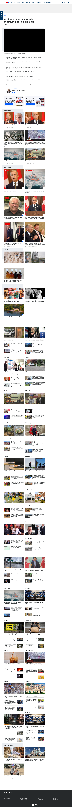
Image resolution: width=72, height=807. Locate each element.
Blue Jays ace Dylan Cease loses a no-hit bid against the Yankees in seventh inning (13, 696)
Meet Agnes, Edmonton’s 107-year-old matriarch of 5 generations (33, 405)
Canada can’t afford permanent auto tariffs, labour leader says (17, 574)
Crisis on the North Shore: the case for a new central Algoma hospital (35, 504)
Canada (28, 2)
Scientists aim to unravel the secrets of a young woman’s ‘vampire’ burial (13, 264)
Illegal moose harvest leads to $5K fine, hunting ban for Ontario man (38, 509)
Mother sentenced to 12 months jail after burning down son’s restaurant (34, 264)
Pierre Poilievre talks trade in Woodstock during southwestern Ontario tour (13, 536)
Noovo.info (55, 798)
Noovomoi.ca (55, 799)
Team (46, 788)
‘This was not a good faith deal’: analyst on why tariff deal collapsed (13, 244)
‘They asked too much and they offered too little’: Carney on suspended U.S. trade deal (34, 218)
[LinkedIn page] (11, 792)
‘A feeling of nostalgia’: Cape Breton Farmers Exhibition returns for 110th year (16, 442)
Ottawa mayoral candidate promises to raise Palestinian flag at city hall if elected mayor (38, 377)
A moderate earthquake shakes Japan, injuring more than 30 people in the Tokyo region (13, 727)
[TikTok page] (7, 792)
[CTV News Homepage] (10, 2)
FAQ (37, 788)
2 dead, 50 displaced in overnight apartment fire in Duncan (37, 580)
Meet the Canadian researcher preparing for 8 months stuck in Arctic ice (13, 161)
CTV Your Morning (47, 2)
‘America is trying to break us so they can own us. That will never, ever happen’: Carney (35, 244)
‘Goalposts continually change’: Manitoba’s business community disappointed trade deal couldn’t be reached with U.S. (38, 443)
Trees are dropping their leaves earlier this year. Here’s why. (13, 437)
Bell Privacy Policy (23, 798)
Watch (33, 2)
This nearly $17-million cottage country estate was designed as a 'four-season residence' (12, 318)
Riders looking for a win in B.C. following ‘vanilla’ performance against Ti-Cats (17, 477)
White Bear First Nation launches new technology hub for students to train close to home (13, 472)
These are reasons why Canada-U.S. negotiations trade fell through (12, 190)
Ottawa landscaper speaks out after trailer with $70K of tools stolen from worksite (38, 383)
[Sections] (3, 2)
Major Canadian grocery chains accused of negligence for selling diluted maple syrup (13, 281)
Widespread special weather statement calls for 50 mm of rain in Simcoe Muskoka (38, 548)
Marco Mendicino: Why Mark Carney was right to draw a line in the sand (13, 125)
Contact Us (34, 788)
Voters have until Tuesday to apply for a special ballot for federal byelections (13, 634)
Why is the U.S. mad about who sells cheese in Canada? (13, 760)
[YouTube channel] (9, 792)
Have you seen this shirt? (37, 409)
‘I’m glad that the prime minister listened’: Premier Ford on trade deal (13, 218)
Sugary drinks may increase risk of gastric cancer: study (12, 664)
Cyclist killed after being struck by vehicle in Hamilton (17, 344)
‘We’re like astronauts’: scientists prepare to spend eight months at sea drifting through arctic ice (35, 191)
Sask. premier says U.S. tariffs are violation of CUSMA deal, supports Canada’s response (17, 509)
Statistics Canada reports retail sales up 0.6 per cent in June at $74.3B (34, 634)
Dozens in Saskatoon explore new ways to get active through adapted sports (17, 515)
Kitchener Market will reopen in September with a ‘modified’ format (38, 483)
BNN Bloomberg (40, 799)
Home (18, 2)
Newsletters (41, 788)
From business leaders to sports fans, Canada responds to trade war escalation (34, 161)
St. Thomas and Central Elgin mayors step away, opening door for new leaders (17, 541)
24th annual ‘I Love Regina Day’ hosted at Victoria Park (17, 483)
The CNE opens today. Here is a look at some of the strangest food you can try (12, 301)
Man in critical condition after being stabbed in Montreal (17, 416)
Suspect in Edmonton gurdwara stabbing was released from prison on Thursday (34, 760)
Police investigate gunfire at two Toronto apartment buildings (13, 339)
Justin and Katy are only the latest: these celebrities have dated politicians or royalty (34, 301)
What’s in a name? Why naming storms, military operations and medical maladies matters (13, 143)
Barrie (5, 15)
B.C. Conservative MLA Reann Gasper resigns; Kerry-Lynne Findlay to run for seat (34, 339)
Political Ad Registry (24, 800)
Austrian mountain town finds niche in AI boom (34, 603)
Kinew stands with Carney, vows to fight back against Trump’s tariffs (35, 437)
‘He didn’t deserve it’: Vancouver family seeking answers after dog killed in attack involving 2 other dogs (13, 777)
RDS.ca (54, 800)
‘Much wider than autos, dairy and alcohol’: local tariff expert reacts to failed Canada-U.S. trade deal (34, 537)
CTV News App (28, 788)
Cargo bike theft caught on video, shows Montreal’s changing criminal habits (16, 410)
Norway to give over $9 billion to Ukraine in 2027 (38, 608)
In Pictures (38, 2)
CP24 (38, 798)
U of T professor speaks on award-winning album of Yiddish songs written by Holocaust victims (35, 143)
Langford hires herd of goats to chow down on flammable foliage (38, 574)
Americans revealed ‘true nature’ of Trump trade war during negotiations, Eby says (38, 351)
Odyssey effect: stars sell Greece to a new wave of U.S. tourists (34, 696)
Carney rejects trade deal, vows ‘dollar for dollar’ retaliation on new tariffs (37, 450)
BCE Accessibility (7, 798)
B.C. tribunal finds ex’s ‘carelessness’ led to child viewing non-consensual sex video (38, 345)
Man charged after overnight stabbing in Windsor (13, 570)
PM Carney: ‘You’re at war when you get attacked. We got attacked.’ (34, 125)
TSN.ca (38, 800)
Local (23, 2)
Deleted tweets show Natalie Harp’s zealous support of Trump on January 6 (38, 614)
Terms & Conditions (23, 799)
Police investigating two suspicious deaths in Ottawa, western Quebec (35, 372)
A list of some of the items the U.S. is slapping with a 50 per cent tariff (38, 416)
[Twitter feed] (4, 792)
